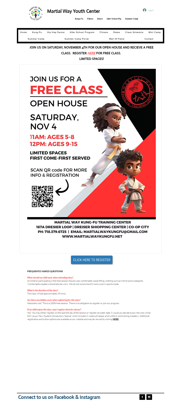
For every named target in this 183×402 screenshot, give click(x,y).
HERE (116, 319)
